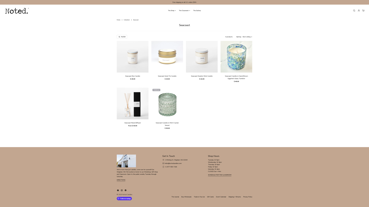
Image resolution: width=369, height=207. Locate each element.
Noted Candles (127, 195)
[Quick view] (145, 45)
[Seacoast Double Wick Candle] (202, 57)
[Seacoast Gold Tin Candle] (167, 57)
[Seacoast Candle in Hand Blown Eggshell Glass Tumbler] (236, 57)
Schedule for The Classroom (219, 175)
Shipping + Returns (235, 197)
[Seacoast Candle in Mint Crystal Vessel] (167, 103)
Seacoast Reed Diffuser (132, 123)
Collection (127, 20)
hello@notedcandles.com (173, 163)
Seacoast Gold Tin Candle (167, 76)
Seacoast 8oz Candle (132, 76)
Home (118, 20)
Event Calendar (221, 197)
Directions (121, 180)
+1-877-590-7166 (171, 167)
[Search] (354, 10)
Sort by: (238, 37)
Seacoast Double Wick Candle (202, 76)
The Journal (175, 197)
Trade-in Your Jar (199, 197)
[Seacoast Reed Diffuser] (132, 103)
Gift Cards (210, 197)
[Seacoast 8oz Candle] (132, 57)
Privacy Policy (247, 197)
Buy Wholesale (186, 197)
